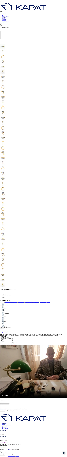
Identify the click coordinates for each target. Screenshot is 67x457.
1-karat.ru (9, 449)
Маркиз (5, 308)
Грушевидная (6, 313)
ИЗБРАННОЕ (3, 327)
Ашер (5, 324)
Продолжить (2, 411)
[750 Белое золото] (14, 302)
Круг (5, 321)
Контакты (4, 20)
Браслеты (3, 13)
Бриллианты (4, 423)
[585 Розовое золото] (35, 302)
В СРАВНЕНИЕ (8, 327)
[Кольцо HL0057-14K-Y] (2, 43)
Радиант (5, 318)
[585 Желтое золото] (20, 302)
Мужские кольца (5, 15)
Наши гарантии (5, 428)
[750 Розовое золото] (42, 302)
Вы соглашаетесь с (10, 456)
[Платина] (48, 302)
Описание (4, 331)
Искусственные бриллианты (6, 425)
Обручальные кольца (5, 16)
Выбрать (2, 328)
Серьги (3, 18)
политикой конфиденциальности (13, 456)
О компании (4, 19)
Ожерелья (4, 17)
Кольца (3, 14)
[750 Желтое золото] (28, 302)
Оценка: (1, 409)
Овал (5, 316)
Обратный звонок (3, 447)
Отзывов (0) (4, 332)
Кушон (5, 326)
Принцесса (6, 305)
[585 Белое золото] (7, 302)
